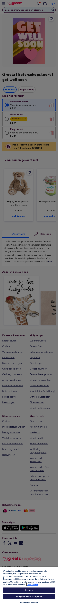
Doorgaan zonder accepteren (29, 596)
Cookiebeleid (32, 585)
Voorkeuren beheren (29, 603)
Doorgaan (29, 590)
